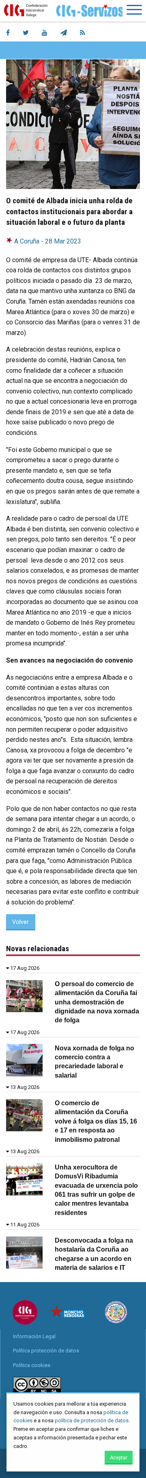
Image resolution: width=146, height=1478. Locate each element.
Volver (20, 922)
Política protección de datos (46, 1351)
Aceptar (118, 1458)
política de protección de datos (92, 1420)
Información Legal (34, 1336)
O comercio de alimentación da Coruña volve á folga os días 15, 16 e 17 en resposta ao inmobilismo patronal (96, 1121)
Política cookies (31, 1365)
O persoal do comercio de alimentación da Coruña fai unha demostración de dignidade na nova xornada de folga (97, 1002)
